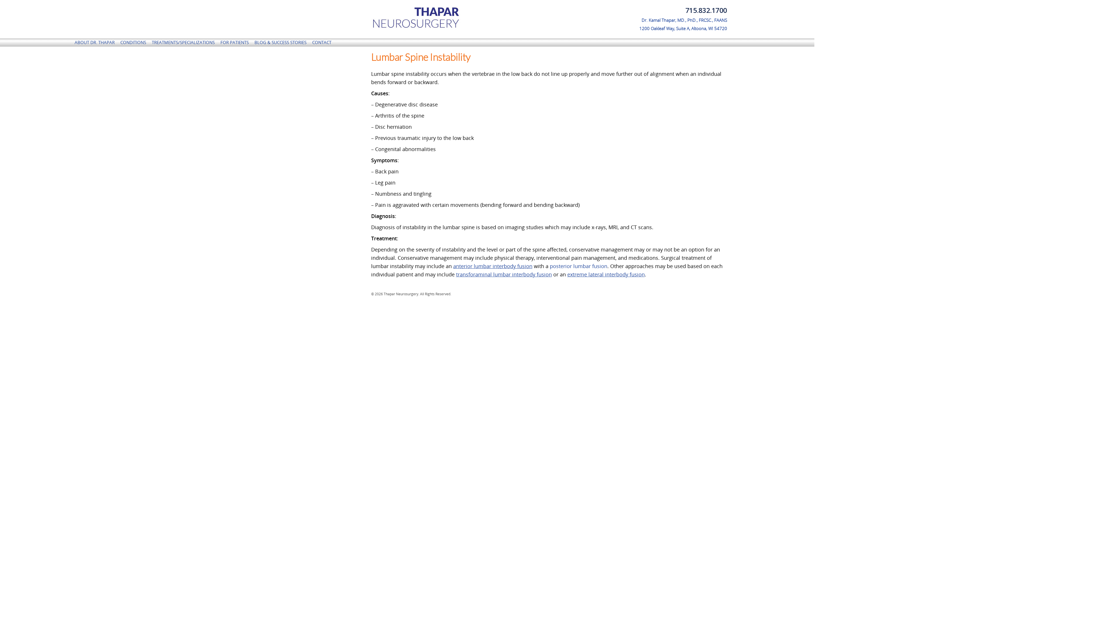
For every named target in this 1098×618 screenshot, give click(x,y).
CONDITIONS (133, 42)
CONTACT (321, 42)
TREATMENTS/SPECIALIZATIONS (183, 42)
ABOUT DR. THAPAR (95, 42)
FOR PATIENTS (234, 42)
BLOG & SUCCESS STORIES (280, 42)
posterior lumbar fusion (578, 266)
